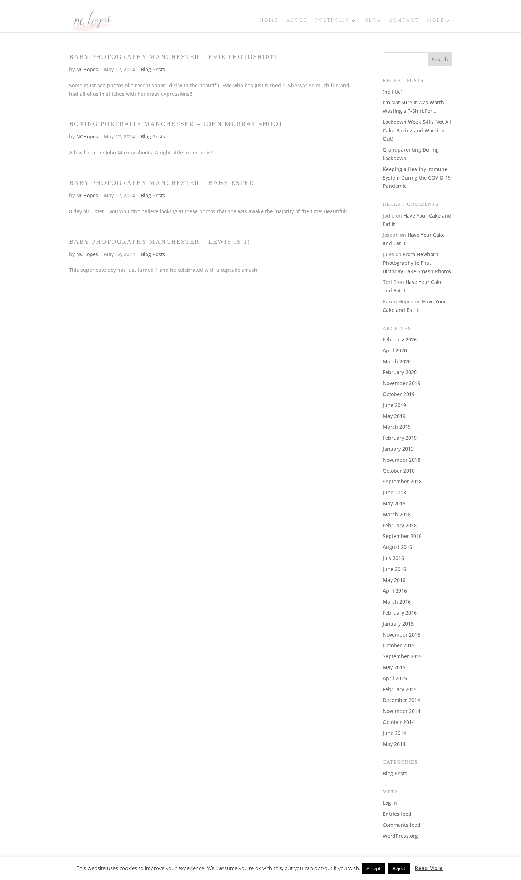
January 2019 (398, 448)
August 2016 (397, 547)
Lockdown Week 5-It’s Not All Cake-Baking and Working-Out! (417, 130)
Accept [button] (373, 868)
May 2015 (394, 667)
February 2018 (400, 525)
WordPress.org (400, 835)
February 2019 (400, 437)
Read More (429, 867)
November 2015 (401, 634)
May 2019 (394, 416)
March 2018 (397, 514)
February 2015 (400, 689)
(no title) (392, 91)
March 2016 (397, 601)
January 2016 (398, 623)
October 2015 (399, 645)
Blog (373, 20)
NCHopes (87, 69)
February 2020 (400, 372)
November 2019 (401, 383)
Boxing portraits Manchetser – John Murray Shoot (176, 123)
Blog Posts (153, 69)
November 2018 (401, 459)
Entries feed (397, 813)
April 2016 (395, 590)
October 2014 (399, 722)
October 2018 (399, 470)
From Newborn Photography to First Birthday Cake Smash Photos (417, 263)
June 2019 (394, 405)
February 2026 (400, 339)
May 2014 (394, 744)
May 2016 (394, 580)
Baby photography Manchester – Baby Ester (161, 182)
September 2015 (402, 656)
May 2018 (394, 503)
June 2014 (394, 733)
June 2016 (394, 569)
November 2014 (401, 711)
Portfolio (333, 20)
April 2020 (395, 350)
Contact (404, 20)
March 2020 (397, 361)
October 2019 (399, 394)
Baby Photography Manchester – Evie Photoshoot (173, 56)
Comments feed (401, 824)
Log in (390, 802)
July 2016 (393, 558)
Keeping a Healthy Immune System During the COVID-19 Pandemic (417, 177)
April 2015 (395, 678)
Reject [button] (399, 868)
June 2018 (394, 492)
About (297, 20)
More (436, 20)
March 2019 (397, 426)
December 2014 (401, 700)
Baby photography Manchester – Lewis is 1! (159, 241)
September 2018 (402, 481)
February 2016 (400, 612)
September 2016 (402, 536)
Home (269, 20)
